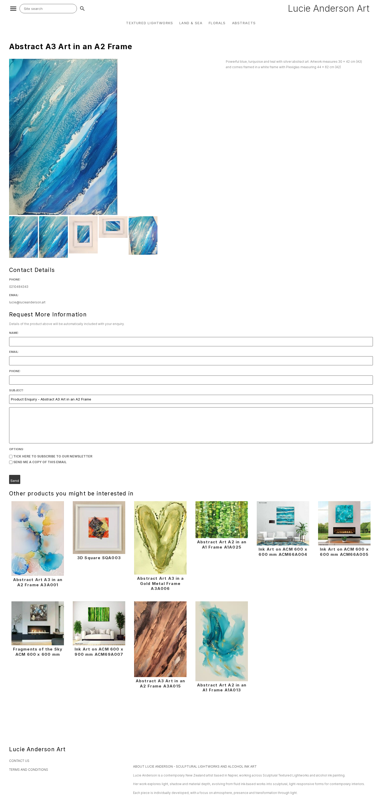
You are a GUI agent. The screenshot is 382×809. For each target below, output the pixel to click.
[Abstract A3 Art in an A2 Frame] (63, 214)
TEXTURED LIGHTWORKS (149, 23)
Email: (14, 295)
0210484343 (18, 287)
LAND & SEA (190, 23)
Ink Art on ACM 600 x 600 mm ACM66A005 (344, 552)
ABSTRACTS (244, 23)
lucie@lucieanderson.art (27, 302)
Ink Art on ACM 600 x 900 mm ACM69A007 (99, 652)
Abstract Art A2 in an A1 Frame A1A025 (221, 544)
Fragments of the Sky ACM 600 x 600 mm (38, 652)
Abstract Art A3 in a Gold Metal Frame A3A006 (160, 583)
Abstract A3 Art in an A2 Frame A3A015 (160, 683)
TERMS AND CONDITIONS (28, 770)
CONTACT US (19, 761)
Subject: (16, 390)
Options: (16, 449)
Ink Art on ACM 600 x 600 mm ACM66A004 (283, 552)
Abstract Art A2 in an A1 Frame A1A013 (221, 688)
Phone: (15, 279)
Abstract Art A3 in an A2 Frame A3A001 (37, 582)
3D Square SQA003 (99, 557)
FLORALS (217, 23)
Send (14, 481)
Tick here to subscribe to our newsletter (52, 456)
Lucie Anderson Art (329, 8)
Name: (14, 333)
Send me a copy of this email (39, 462)
